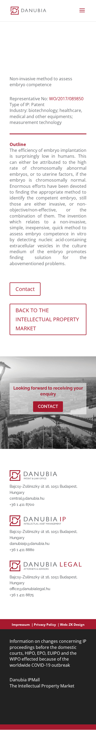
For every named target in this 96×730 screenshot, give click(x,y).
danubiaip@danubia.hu (29, 543)
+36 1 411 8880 (22, 550)
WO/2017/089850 (66, 99)
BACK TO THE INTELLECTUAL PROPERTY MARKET (47, 319)
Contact (25, 289)
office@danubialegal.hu (30, 589)
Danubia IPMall (25, 680)
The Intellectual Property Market (42, 686)
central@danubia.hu (27, 498)
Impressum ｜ (23, 624)
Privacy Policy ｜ (47, 624)
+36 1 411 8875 (22, 595)
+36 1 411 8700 (22, 504)
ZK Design (77, 624)
